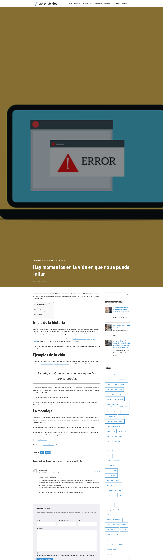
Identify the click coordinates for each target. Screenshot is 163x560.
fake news (111, 470)
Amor (109, 379)
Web (79, 520)
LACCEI (123, 495)
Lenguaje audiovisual (116, 509)
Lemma (110, 505)
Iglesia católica (114, 490)
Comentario (41, 528)
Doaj (109, 455)
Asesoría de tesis (115, 399)
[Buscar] (128, 3)
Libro (109, 514)
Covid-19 (111, 431)
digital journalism (115, 450)
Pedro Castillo (113, 534)
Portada (35, 260)
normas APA (112, 529)
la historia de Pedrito (79, 339)
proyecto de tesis (115, 544)
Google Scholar (114, 480)
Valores (48, 452)
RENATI (110, 554)
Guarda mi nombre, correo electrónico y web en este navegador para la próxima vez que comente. (66, 555)
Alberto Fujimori (114, 374)
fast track (111, 475)
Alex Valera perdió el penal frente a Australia (54, 364)
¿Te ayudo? (85, 4)
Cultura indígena (114, 436)
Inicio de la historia (40, 310)
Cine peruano (113, 411)
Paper (124, 529)
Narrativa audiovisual (117, 524)
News (39, 260)
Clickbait (111, 416)
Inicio (70, 4)
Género (110, 485)
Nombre (39, 520)
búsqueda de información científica (117, 405)
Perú (109, 539)
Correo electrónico (63, 520)
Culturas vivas (113, 441)
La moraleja (38, 314)
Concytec (123, 416)
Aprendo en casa (114, 389)
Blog (91, 4)
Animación (120, 379)
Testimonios (117, 4)
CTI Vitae (123, 431)
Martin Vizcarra (114, 519)
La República (113, 500)
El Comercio (112, 465)
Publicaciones (107, 4)
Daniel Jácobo (42, 440)
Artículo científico (115, 394)
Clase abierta (98, 4)
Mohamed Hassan (48, 444)
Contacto (124, 4)
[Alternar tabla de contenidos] (50, 304)
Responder (97, 471)
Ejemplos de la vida (40, 312)
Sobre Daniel (77, 4)
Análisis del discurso (116, 384)
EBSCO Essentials (115, 460)
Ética (42, 452)
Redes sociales (114, 549)
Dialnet (110, 446)
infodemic (111, 495)
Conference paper (115, 421)
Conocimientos (113, 426)
